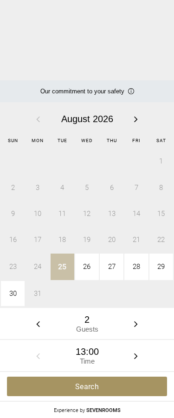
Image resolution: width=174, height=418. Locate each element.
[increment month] (136, 119)
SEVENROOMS (103, 410)
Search (87, 386)
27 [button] (112, 266)
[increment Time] (136, 356)
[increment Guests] (136, 324)
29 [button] (161, 266)
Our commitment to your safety (82, 95)
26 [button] (86, 266)
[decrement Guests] (38, 324)
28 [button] (136, 266)
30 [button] (13, 293)
